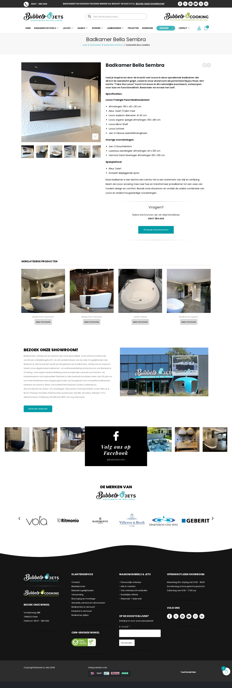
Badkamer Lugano (188, 316)
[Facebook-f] (169, 616)
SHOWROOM (147, 28)
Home (85, 45)
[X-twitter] (185, 4)
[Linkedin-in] (206, 4)
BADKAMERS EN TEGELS (45, 28)
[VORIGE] (204, 65)
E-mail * (124, 626)
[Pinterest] (190, 4)
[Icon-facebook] (180, 4)
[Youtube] (195, 4)
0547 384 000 (156, 218)
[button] (19, 518)
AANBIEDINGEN (114, 28)
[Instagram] (201, 4)
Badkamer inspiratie (114, 45)
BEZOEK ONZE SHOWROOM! (150, 3)
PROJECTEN (133, 28)
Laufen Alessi (140, 316)
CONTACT (183, 28)
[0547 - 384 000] (26, 4)
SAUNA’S (81, 28)
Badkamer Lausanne (43, 316)
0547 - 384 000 (39, 4)
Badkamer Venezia (92, 316)
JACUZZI (67, 28)
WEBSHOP (164, 28)
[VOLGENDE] (209, 65)
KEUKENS (96, 28)
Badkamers (95, 45)
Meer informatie (43, 322)
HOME (28, 28)
